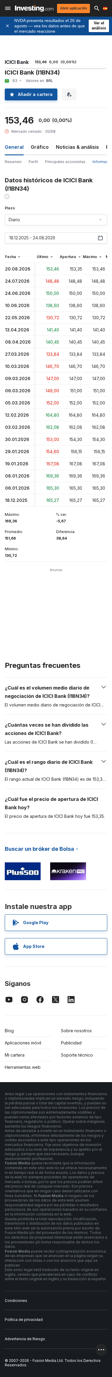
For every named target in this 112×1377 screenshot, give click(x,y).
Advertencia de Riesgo (25, 1339)
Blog (9, 1030)
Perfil (33, 161)
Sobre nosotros (76, 1030)
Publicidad (71, 1042)
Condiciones (16, 1300)
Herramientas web (23, 1067)
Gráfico (40, 147)
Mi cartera (14, 1054)
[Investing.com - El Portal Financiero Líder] (34, 8)
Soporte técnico (77, 1054)
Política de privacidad (24, 1319)
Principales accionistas (65, 161)
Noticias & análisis (77, 147)
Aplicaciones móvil (23, 1042)
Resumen (13, 161)
